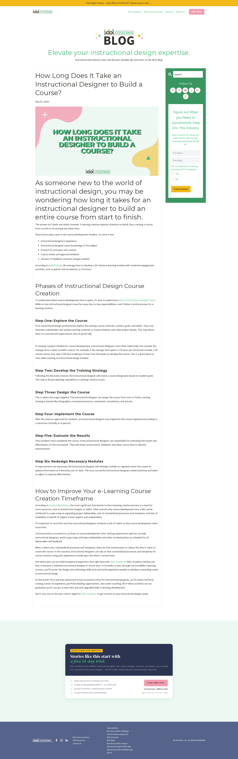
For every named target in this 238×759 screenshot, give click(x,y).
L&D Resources (79, 740)
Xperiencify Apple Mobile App (119, 746)
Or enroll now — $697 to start (156, 689)
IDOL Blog (111, 740)
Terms (109, 752)
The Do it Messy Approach (117, 734)
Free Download (181, 189)
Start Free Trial (155, 683)
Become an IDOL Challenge (118, 731)
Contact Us (77, 743)
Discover (170, 11)
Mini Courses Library (153, 11)
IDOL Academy (134, 11)
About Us (180, 11)
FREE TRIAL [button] (196, 11)
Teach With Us (112, 728)
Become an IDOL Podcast (117, 743)
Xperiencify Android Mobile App (120, 749)
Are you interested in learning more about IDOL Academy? (184, 167)
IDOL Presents (113, 737)
